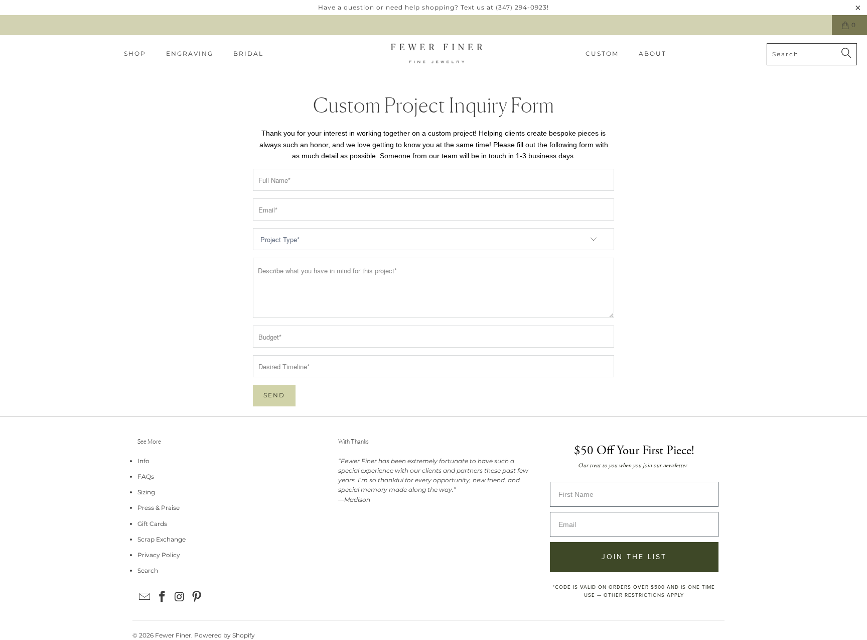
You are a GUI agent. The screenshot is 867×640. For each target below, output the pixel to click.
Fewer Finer (173, 635)
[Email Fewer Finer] (145, 597)
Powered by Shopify (224, 635)
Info (143, 461)
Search (147, 570)
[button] (135, 54)
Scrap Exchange (161, 539)
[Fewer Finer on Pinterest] (197, 597)
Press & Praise (158, 507)
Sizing (146, 492)
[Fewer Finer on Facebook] (162, 597)
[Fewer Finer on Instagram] (179, 597)
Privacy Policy (158, 555)
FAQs (145, 476)
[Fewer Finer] (437, 54)
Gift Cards (152, 523)
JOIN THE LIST (634, 557)
